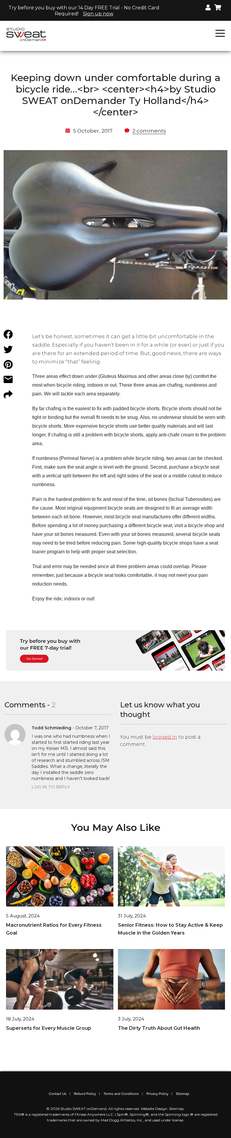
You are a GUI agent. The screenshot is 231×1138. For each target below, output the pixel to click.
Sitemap (182, 1094)
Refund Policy (85, 1094)
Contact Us (57, 1094)
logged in (164, 737)
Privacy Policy (157, 1094)
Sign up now (98, 14)
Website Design (154, 1108)
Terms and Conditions (121, 1094)
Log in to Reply (51, 787)
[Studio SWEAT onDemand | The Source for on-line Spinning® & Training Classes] (26, 34)
